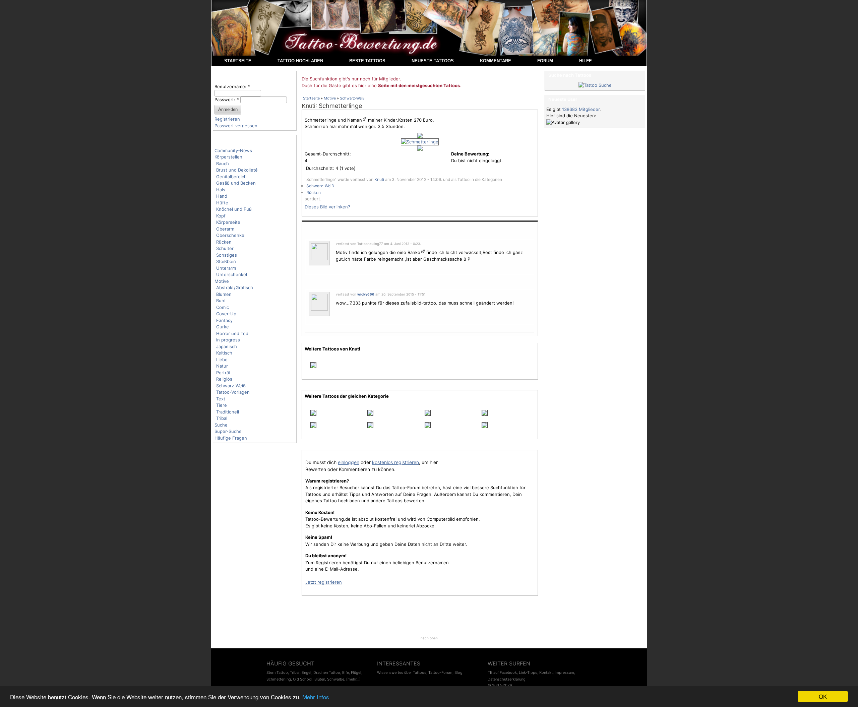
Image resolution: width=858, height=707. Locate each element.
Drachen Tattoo (326, 672)
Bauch (222, 163)
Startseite (311, 98)
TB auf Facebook (502, 672)
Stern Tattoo (277, 672)
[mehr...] (353, 679)
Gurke (222, 326)
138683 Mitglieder (581, 109)
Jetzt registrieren (323, 582)
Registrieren (227, 119)
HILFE (585, 60)
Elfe (345, 672)
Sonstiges (226, 255)
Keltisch (224, 353)
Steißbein (226, 261)
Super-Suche (228, 431)
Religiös (224, 379)
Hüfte (222, 202)
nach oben (429, 638)
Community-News (233, 150)
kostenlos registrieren (395, 462)
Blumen (224, 294)
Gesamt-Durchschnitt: (328, 153)
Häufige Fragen (230, 438)
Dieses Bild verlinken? (327, 206)
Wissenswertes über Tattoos (401, 672)
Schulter (225, 248)
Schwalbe (335, 679)
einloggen (348, 462)
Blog (458, 672)
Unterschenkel (231, 274)
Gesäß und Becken (236, 183)
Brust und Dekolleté (237, 170)
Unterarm (226, 268)
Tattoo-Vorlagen (233, 392)
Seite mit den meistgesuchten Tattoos (419, 85)
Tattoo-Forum (440, 672)
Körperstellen (228, 156)
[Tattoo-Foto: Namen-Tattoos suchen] (364, 120)
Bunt (221, 300)
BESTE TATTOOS (367, 60)
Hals (220, 189)
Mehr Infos (315, 697)
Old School (302, 679)
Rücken (224, 242)
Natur (222, 366)
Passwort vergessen (235, 125)
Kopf (221, 215)
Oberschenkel (230, 235)
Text (220, 398)
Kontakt (546, 672)
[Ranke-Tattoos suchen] (422, 252)
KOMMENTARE (495, 60)
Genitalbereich (231, 176)
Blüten (319, 679)
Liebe (222, 359)
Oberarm (225, 229)
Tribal (221, 418)
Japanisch (226, 346)
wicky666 (365, 294)
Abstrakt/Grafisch (234, 287)
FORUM (545, 60)
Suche (221, 425)
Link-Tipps (528, 672)
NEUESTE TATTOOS (433, 60)
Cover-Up (226, 313)
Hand (221, 196)
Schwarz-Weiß (231, 385)
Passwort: (226, 99)
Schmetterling (278, 679)
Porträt (223, 372)
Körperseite (228, 222)
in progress (228, 339)
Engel (306, 672)
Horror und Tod (232, 333)
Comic (222, 307)
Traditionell (227, 411)
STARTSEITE (237, 60)
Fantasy (224, 320)
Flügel (356, 672)
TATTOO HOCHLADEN (300, 60)
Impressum (564, 672)
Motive (221, 281)
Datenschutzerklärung (507, 679)
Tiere (221, 405)
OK (823, 696)
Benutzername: (232, 86)
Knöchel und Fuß (234, 209)
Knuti (308, 106)
